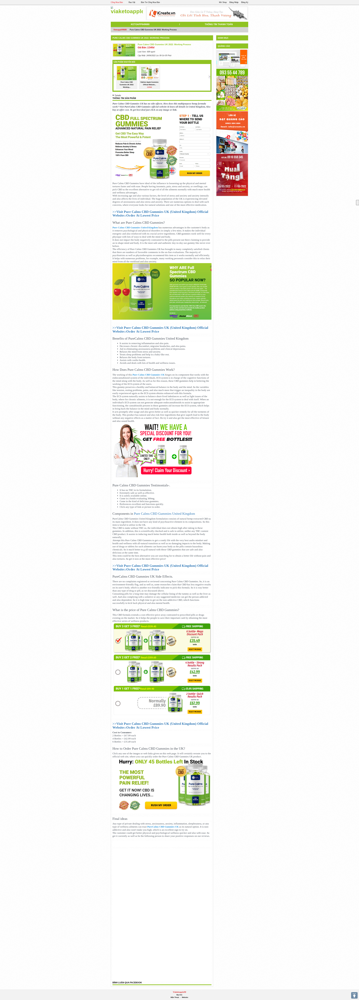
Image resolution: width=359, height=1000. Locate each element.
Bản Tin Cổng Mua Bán (150, 2)
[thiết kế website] (197, 13)
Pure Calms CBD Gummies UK (148, 374)
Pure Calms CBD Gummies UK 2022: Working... (127, 84)
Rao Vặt (132, 2)
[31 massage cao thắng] (232, 175)
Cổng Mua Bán (117, 2)
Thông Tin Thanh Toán (219, 24)
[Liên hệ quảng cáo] (232, 132)
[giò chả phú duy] (232, 90)
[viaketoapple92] (127, 10)
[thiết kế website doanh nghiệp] (232, 59)
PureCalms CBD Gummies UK (163, 826)
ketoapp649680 (140, 24)
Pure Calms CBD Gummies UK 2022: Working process (140, 38)
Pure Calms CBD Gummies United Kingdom (135, 227)
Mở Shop (223, 2)
